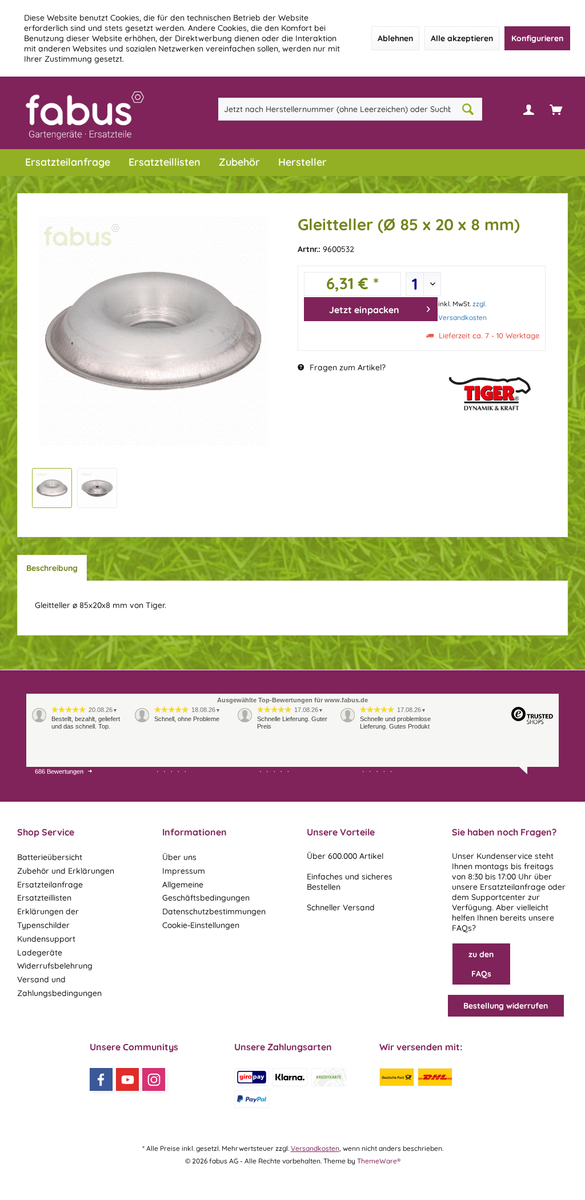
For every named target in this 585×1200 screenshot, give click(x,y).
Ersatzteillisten (44, 898)
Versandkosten (315, 1148)
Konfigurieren (537, 38)
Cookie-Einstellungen (200, 925)
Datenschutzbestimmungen (214, 911)
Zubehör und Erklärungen (65, 871)
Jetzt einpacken (364, 309)
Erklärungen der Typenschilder (48, 918)
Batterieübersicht (49, 857)
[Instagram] (153, 1079)
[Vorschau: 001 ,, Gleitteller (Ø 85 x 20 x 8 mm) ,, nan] (52, 488)
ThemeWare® (378, 1161)
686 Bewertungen (59, 771)
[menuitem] (556, 109)
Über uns (179, 857)
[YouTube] (127, 1079)
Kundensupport (46, 939)
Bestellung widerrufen (505, 1006)
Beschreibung (52, 568)
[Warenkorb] (556, 109)
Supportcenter (498, 897)
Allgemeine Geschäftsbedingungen (206, 891)
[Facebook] (101, 1079)
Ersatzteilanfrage (50, 884)
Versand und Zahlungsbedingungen (59, 986)
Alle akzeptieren (462, 38)
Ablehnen (395, 38)
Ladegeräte (39, 952)
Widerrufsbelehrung (55, 966)
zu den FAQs (481, 964)
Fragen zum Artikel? (346, 367)
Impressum (183, 871)
